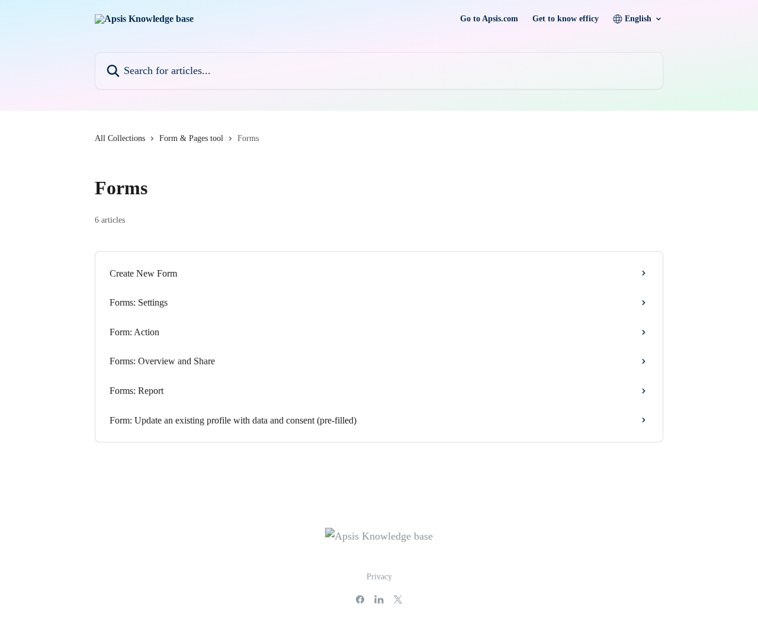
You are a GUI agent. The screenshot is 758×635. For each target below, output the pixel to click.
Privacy (379, 576)
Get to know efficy (565, 19)
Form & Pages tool (191, 138)
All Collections (120, 138)
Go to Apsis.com (489, 19)
